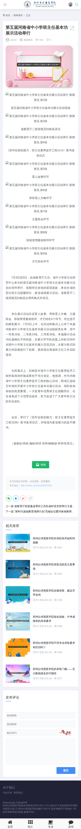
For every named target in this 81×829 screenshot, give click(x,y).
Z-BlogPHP (21, 802)
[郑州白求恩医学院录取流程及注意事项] (18, 569)
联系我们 (18, 792)
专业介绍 (7, 792)
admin (13, 40)
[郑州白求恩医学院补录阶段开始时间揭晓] (18, 543)
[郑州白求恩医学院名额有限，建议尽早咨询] (18, 595)
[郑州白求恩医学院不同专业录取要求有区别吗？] (18, 647)
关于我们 (9, 787)
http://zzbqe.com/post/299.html (36, 485)
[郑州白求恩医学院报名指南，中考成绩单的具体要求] (18, 621)
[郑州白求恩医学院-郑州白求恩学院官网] (40, 4)
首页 (8, 15)
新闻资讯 (18, 15)
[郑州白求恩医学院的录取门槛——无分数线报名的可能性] (18, 673)
